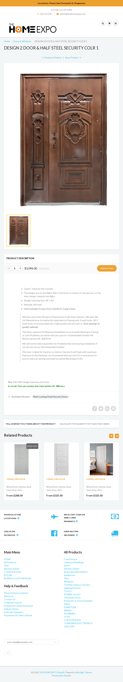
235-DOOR (46, 13)
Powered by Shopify (61, 675)
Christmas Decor (72, 597)
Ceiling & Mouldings (74, 562)
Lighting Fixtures (72, 588)
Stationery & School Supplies (78, 600)
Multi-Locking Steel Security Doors (50, 396)
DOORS (8, 575)
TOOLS (68, 591)
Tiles (6, 565)
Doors (67, 565)
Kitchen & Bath (11, 568)
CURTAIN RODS (72, 620)
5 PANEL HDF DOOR (55, 479)
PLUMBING (70, 613)
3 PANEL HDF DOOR (15, 479)
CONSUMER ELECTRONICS (78, 623)
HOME (7, 559)
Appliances (69, 575)
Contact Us (10, 599)
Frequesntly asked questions (18, 605)
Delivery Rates (11, 609)
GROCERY (69, 626)
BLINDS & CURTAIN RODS (17, 578)
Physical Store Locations (16, 593)
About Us (9, 596)
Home (7, 41)
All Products (10, 562)
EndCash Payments (14, 612)
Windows (68, 581)
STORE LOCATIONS (61, 9)
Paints (67, 604)
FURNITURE (70, 607)
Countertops (70, 559)
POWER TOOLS (72, 594)
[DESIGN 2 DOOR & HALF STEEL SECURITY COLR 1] (61, 139)
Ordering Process (13, 602)
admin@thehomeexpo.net (73, 13)
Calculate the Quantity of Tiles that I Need (84, 424)
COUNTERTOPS (12, 572)
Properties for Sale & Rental (18, 615)
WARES (68, 610)
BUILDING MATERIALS (76, 572)
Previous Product (53, 57)
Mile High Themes (83, 672)
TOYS (67, 616)
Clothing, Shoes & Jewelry (77, 584)
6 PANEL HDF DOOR (95, 479)
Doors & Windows (22, 41)
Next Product (72, 57)
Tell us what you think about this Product (31, 424)
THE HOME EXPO (47, 672)
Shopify (61, 672)
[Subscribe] (55, 642)
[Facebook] (8, 653)
